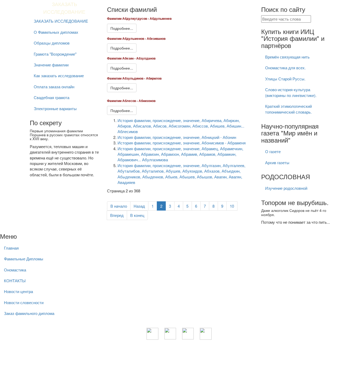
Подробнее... (121, 28)
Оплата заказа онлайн (54, 86)
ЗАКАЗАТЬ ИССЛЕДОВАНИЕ (61, 21)
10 (232, 206)
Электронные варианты (55, 108)
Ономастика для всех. (285, 67)
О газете (273, 151)
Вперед (117, 215)
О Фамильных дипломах (56, 32)
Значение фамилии (51, 64)
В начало (118, 206)
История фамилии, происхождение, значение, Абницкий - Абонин (177, 137)
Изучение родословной (286, 188)
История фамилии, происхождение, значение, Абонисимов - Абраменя (182, 142)
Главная (11, 248)
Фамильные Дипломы (23, 258)
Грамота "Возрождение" (55, 54)
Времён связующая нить (287, 57)
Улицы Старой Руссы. (285, 78)
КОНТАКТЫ (15, 280)
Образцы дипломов (52, 43)
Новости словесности (23, 302)
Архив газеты (277, 162)
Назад (139, 206)
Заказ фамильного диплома (29, 313)
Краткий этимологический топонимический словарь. (288, 108)
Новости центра (18, 291)
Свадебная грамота (51, 97)
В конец (137, 215)
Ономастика (15, 269)
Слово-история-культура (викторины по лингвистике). (291, 92)
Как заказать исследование (59, 75)
